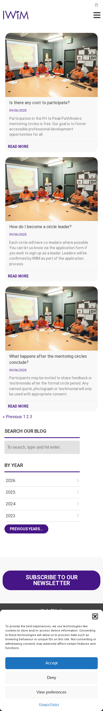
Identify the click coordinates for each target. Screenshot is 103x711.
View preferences (51, 692)
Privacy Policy (49, 704)
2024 (10, 503)
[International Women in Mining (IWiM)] (16, 16)
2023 (10, 515)
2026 (10, 480)
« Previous (12, 416)
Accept (51, 663)
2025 (10, 492)
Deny (51, 677)
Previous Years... (26, 529)
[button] (95, 616)
